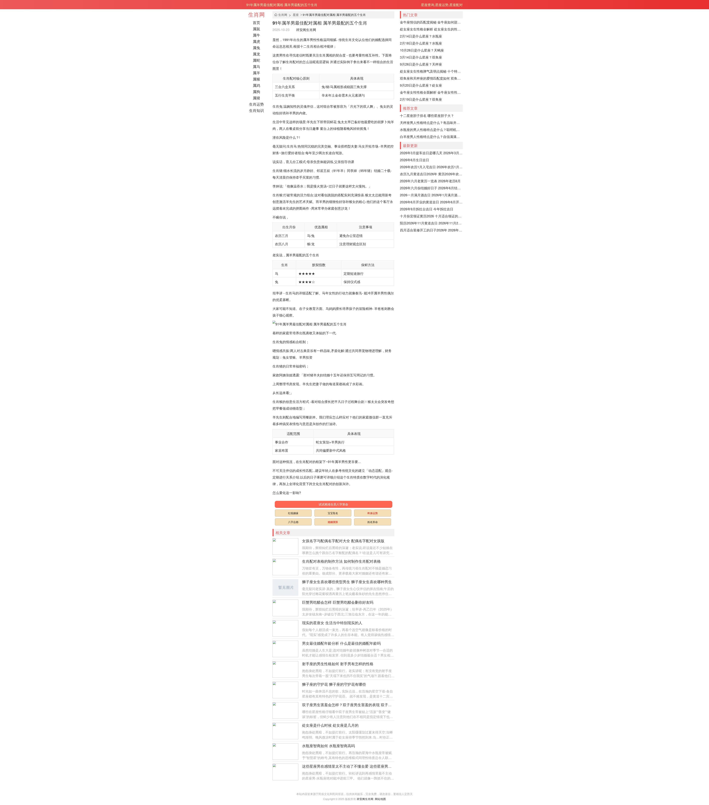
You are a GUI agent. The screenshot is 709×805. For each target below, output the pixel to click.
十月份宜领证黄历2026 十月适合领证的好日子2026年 (431, 215)
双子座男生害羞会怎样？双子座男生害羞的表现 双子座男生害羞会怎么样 (361, 704)
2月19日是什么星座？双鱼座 (421, 99)
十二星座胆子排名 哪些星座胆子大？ (427, 115)
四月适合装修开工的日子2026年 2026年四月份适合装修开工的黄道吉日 (431, 230)
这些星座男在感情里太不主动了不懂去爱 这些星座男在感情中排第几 (358, 766)
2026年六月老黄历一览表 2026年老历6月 (430, 180)
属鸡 (256, 85)
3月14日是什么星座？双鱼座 (421, 57)
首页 (256, 22)
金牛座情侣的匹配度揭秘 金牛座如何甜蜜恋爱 (431, 22)
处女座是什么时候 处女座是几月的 (330, 725)
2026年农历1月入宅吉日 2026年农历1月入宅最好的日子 (431, 166)
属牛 (256, 35)
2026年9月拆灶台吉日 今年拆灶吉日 (426, 208)
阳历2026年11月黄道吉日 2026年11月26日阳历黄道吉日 (431, 223)
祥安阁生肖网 (306, 29)
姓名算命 (372, 522)
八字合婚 (293, 522)
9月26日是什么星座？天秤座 (421, 64)
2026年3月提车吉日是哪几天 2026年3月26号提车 (431, 152)
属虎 (256, 41)
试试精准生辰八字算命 (333, 504)
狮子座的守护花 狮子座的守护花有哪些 (334, 684)
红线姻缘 (293, 513)
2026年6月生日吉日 (414, 159)
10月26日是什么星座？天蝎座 (422, 50)
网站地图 (380, 799)
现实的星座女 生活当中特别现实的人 (332, 622)
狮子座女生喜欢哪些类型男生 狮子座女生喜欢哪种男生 (347, 581)
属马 (256, 66)
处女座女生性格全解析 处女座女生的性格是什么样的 (431, 29)
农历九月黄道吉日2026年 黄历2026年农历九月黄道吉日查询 (431, 173)
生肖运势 (256, 104)
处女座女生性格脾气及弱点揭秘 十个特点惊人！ (431, 71)
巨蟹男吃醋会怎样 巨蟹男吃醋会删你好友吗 (337, 602)
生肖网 (256, 14)
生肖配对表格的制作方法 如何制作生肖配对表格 (341, 561)
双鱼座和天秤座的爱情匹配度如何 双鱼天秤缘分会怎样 (431, 78)
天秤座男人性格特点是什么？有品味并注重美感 (431, 122)
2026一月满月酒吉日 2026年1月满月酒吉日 (431, 194)
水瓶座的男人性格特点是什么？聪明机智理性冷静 (431, 129)
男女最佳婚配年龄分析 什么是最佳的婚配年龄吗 (341, 643)
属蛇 (256, 60)
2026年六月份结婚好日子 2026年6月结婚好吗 (431, 187)
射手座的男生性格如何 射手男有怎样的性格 (337, 663)
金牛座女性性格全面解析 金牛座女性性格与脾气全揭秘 (431, 92)
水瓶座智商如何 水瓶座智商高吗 (328, 745)
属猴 (256, 79)
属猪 (256, 97)
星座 (296, 15)
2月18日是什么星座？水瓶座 (421, 43)
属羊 (256, 72)
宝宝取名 (333, 513)
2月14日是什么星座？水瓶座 (421, 36)
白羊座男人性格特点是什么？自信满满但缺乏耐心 (431, 136)
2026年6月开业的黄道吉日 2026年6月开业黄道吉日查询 (431, 201)
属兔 (256, 47)
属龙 (256, 54)
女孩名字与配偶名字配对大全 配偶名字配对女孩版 (343, 540)
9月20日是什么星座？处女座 (421, 85)
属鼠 (256, 28)
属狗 (256, 91)
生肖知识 (256, 110)
